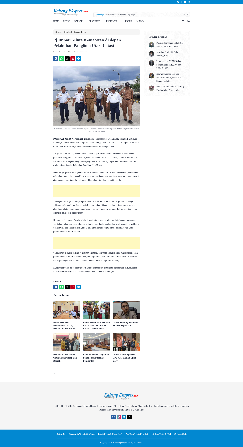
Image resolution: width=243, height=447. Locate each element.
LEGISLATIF (111, 21)
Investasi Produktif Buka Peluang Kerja (120, 15)
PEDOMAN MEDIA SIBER (137, 434)
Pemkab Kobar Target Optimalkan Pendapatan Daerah (65, 357)
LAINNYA (140, 21)
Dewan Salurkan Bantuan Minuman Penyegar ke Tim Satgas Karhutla (168, 77)
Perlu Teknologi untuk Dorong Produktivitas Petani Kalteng (170, 88)
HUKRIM (128, 21)
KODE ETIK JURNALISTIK (110, 434)
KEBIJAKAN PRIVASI (161, 434)
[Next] (187, 15)
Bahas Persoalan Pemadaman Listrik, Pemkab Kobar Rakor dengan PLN (64, 325)
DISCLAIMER (180, 434)
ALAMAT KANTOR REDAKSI (82, 434)
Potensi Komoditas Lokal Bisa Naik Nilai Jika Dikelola (169, 45)
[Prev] (185, 15)
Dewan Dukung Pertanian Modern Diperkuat (125, 324)
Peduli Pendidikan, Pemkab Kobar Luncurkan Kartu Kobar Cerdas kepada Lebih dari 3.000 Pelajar (96, 325)
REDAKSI (61, 434)
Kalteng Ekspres (121, 443)
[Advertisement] (96, 191)
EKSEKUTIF (94, 21)
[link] (177, 2)
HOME (56, 21)
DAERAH (78, 21)
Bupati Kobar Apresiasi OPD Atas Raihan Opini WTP (124, 357)
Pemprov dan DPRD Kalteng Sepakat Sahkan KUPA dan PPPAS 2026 (169, 64)
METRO (66, 21)
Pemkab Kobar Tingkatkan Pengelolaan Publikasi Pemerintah (96, 357)
